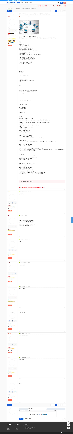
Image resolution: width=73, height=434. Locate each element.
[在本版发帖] (68, 424)
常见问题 (17, 428)
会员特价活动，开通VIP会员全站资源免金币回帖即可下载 (22, 6)
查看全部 (29, 16)
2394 (12, 273)
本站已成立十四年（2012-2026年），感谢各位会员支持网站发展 (54, 6)
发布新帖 (9, 10)
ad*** (9, 16)
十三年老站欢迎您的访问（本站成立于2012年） (16, 0)
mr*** (9, 262)
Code (27, 410)
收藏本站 (8, 0)
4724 (15, 202)
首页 (18, 2)
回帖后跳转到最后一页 (28, 418)
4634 (15, 249)
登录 (61, 2)
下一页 (64, 10)
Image (22, 410)
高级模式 (55, 410)
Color (21, 410)
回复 (32, 181)
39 (9, 320)
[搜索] (58, 3)
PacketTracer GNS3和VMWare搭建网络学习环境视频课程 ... (29, 8)
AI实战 (22, 2)
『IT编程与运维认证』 (18, 8)
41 (9, 202)
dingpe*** (9, 333)
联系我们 (8, 429)
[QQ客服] (68, 428)
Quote (26, 410)
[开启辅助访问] (64, 0)
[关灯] (68, 421)
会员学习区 (12, 8)
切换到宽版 (65, 0)
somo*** (9, 191)
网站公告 (8, 428)
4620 (15, 344)
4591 (15, 391)
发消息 (10, 45)
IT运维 (26, 2)
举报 (64, 189)
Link (24, 410)
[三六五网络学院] (11, 2)
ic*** (8, 286)
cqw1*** (9, 357)
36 (9, 344)
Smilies (29, 410)
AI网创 (31, 2)
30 (9, 249)
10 (9, 273)
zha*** (9, 215)
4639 (15, 273)
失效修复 (17, 429)
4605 (15, 320)
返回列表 (53, 10)
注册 (65, 2)
